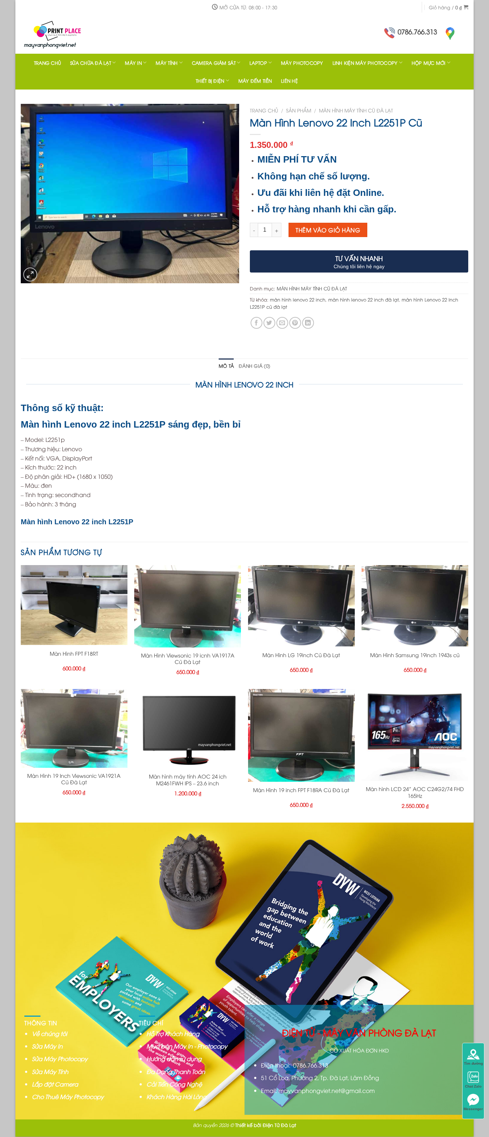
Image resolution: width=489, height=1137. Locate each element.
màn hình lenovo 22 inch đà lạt (363, 299)
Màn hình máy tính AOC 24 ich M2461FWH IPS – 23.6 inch (188, 779)
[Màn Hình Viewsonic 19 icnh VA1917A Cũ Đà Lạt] (187, 606)
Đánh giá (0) (254, 365)
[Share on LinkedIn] (308, 323)
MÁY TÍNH (167, 62)
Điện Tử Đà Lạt (279, 1125)
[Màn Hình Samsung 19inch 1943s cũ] (415, 605)
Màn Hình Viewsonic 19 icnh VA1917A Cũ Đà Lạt (187, 658)
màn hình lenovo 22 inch (297, 299)
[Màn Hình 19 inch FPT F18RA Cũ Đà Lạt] (301, 735)
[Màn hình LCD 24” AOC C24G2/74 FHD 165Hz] (415, 735)
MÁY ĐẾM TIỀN (255, 80)
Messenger (473, 1109)
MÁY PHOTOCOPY (302, 62)
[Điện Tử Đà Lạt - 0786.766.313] (67, 34)
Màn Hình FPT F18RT (74, 653)
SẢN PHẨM (298, 110)
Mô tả (226, 365)
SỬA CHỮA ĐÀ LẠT (90, 62)
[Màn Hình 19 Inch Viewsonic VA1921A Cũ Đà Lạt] (74, 728)
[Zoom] (30, 274)
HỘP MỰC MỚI (429, 62)
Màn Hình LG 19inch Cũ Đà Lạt (301, 655)
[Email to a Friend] (282, 323)
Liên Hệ (289, 80)
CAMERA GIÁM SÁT (214, 62)
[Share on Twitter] (269, 323)
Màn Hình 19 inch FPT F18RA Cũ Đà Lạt (301, 790)
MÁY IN (133, 62)
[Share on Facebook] (256, 323)
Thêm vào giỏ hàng (328, 230)
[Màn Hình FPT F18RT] (74, 605)
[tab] (226, 365)
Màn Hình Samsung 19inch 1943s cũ (415, 655)
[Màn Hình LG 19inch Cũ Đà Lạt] (301, 605)
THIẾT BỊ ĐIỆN (210, 80)
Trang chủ (264, 110)
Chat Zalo (473, 1086)
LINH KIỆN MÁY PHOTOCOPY (365, 62)
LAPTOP (258, 62)
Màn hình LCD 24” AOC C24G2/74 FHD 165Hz (415, 792)
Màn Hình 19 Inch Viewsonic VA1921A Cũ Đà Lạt (74, 779)
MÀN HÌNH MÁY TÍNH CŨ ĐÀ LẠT (356, 110)
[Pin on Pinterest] (295, 323)
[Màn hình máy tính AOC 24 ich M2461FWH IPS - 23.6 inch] (187, 729)
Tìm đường (473, 1063)
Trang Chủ (47, 62)
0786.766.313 (417, 31)
